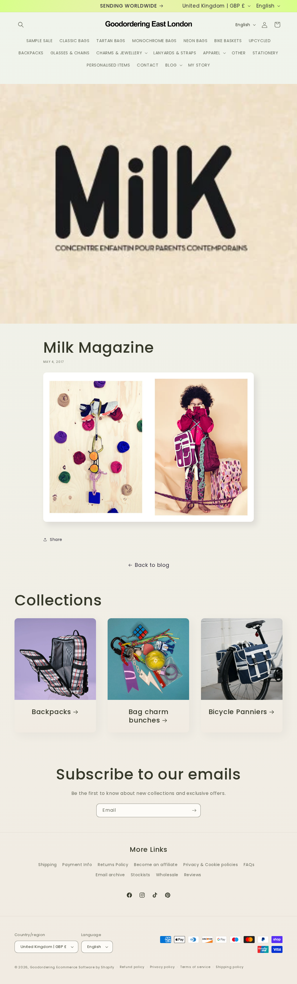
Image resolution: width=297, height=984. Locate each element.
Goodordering (42, 967)
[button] (21, 24)
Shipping (47, 865)
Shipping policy (230, 967)
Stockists (140, 875)
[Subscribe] (194, 810)
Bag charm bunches (148, 716)
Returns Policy (113, 865)
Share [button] (56, 539)
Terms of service (195, 967)
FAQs (249, 865)
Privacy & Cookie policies (210, 865)
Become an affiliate (156, 865)
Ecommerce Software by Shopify (85, 967)
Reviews (192, 875)
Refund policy (132, 967)
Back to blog (152, 565)
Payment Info (77, 865)
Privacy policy (162, 967)
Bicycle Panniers (237, 712)
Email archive (110, 875)
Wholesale (167, 875)
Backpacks (51, 712)
